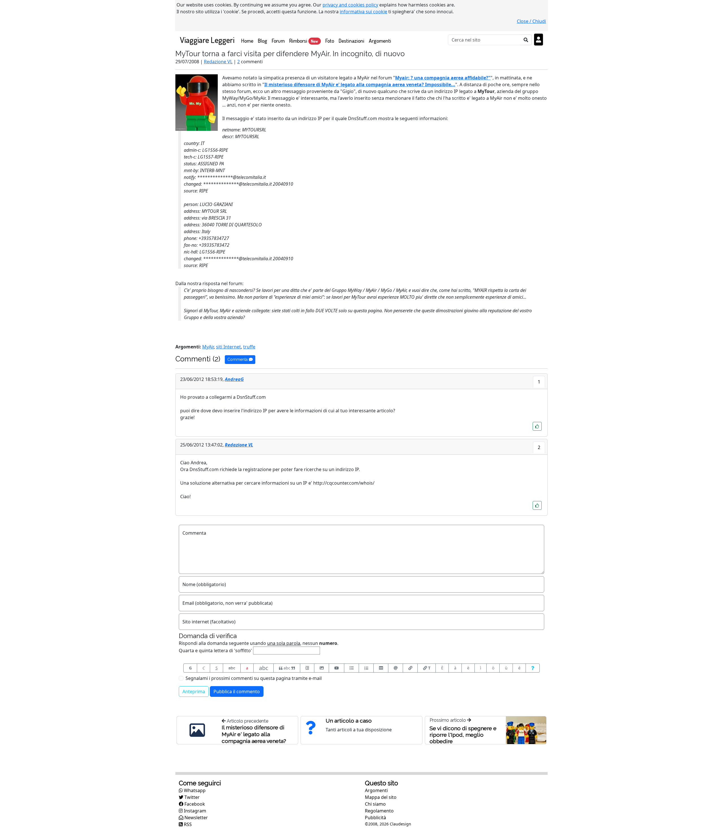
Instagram (194, 811)
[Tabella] (380, 668)
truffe (249, 347)
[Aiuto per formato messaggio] (533, 668)
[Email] (395, 668)
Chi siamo (375, 804)
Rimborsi (303, 40)
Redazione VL (218, 61)
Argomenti (380, 40)
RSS (187, 824)
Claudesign (400, 824)
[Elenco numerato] (366, 668)
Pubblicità (375, 817)
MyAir (208, 347)
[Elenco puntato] (351, 668)
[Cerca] (526, 39)
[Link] (410, 668)
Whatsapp (194, 790)
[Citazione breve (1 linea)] (307, 668)
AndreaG (234, 379)
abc (231, 668)
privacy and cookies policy (350, 5)
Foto (329, 40)
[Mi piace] (537, 426)
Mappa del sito (381, 797)
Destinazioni (351, 40)
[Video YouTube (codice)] (336, 668)
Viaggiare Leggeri (207, 39)
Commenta (238, 359)
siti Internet (228, 347)
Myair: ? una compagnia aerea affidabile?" (443, 78)
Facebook (194, 804)
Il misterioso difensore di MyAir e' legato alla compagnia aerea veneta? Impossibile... (359, 84)
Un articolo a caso (349, 720)
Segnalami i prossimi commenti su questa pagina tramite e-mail (254, 678)
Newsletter (195, 817)
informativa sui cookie (363, 11)
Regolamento (379, 811)
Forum (278, 40)
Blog (262, 40)
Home (248, 40)
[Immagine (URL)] (321, 668)
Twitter (191, 797)
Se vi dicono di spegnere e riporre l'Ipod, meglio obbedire (463, 734)
